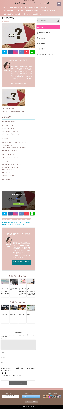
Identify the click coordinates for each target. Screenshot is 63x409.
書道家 (28, 222)
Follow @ (18, 199)
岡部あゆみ (7, 70)
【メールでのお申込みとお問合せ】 (32, 14)
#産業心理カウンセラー (18, 222)
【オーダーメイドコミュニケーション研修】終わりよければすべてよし (22, 291)
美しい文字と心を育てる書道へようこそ (28, 10)
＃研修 (4, 224)
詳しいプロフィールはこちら (19, 83)
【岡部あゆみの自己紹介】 (48, 10)
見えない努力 (13, 314)
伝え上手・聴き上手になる (28, 406)
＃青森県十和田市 (20, 224)
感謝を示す (21, 314)
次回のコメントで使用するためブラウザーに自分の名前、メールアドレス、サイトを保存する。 (18, 369)
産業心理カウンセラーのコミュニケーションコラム (16, 219)
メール (3, 357)
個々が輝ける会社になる (31, 7)
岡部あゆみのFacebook (32, 401)
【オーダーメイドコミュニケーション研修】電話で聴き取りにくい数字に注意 (31, 291)
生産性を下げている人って (46, 54)
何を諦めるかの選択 (13, 289)
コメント (3, 338)
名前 (2, 352)
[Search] (58, 21)
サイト (2, 362)
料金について (44, 7)
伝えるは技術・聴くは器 (16, 7)
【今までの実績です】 (9, 10)
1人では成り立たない (4, 315)
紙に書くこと (30, 314)
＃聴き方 (11, 224)
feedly (18, 203)
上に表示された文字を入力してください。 (11, 375)
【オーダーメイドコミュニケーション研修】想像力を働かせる (5, 291)
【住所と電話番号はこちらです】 (11, 14)
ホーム (5, 7)
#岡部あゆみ (6, 222)
